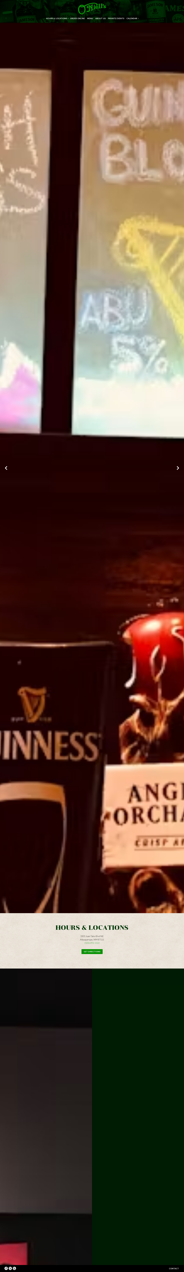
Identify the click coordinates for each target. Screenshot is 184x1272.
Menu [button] (90, 18)
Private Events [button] (116, 18)
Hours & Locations (57, 18)
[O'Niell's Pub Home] (92, 8)
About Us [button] (100, 18)
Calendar (132, 18)
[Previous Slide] (6, 468)
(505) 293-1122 (92, 943)
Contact (174, 1268)
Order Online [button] (77, 18)
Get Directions (92, 952)
